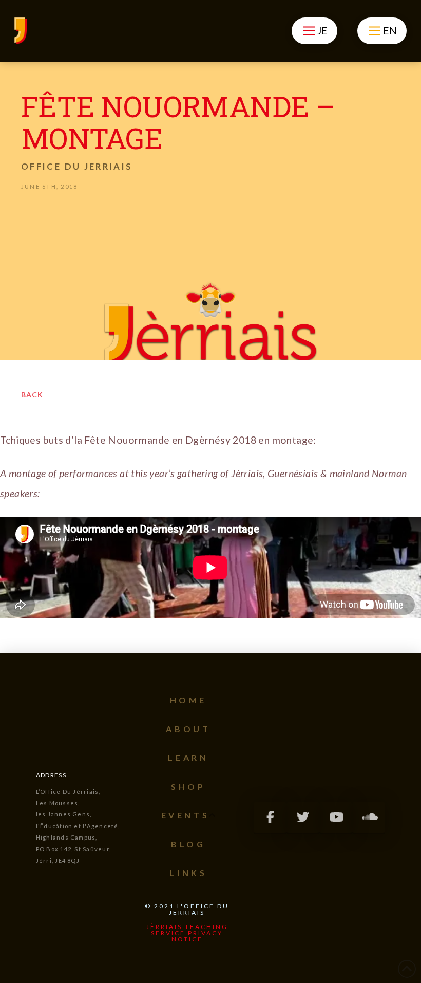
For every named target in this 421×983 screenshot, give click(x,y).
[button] (314, 30)
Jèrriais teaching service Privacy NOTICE (187, 933)
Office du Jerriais (76, 166)
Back (32, 394)
